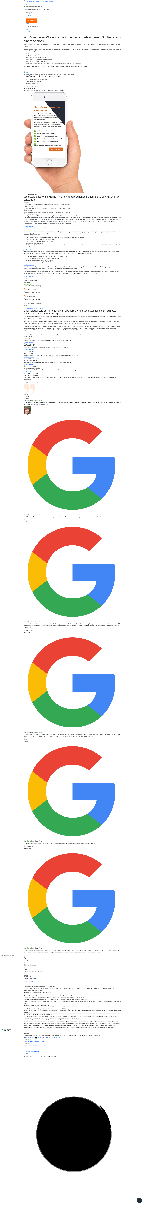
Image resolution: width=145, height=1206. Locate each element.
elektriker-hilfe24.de (29, 982)
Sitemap (44, 1041)
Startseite (28, 16)
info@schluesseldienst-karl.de (32, 5)
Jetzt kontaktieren (29, 226)
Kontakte (28, 31)
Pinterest (46, 1037)
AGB (25, 1045)
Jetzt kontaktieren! (29, 342)
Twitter (39, 1037)
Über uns (43, 1045)
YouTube (57, 1037)
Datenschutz (36, 1045)
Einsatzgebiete (31, 20)
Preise (28, 23)
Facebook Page (30, 1037)
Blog (27, 30)
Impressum (29, 1045)
